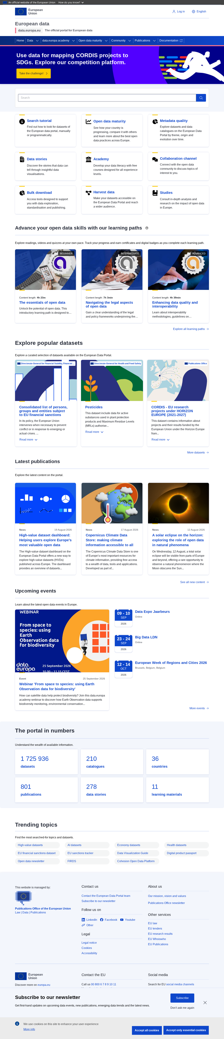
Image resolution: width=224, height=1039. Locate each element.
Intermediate (130, 253)
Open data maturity (90, 40)
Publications (142, 40)
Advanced (198, 253)
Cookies (87, 947)
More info (29, 1029)
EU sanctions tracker (80, 853)
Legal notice (89, 942)
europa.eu (44, 984)
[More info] (146, 226)
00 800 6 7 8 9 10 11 (103, 984)
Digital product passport (181, 853)
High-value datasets (30, 845)
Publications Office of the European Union (43, 908)
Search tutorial (39, 121)
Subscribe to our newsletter (98, 901)
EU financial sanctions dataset (36, 853)
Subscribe (182, 997)
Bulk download (39, 193)
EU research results (160, 933)
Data (30, 40)
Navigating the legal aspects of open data (109, 304)
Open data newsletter (31, 861)
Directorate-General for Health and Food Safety (117, 363)
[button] (199, 11)
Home (20, 40)
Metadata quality (174, 121)
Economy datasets (128, 845)
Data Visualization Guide (132, 853)
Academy (101, 159)
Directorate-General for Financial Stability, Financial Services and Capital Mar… (48, 363)
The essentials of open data (42, 302)
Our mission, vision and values (167, 895)
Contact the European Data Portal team (106, 895)
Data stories (37, 159)
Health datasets (176, 845)
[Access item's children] (37, 40)
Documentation (168, 40)
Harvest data (103, 192)
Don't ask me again (182, 1007)
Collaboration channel (178, 158)
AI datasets (74, 845)
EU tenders (155, 928)
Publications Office (197, 363)
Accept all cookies (147, 1030)
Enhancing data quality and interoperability (175, 304)
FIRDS (72, 861)
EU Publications (158, 944)
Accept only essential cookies (186, 1030)
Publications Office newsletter (166, 902)
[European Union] (29, 11)
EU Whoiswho (157, 939)
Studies (166, 193)
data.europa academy (55, 40)
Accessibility (89, 953)
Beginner (66, 253)
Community (118, 40)
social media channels (180, 984)
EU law (152, 923)
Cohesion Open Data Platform (136, 861)
